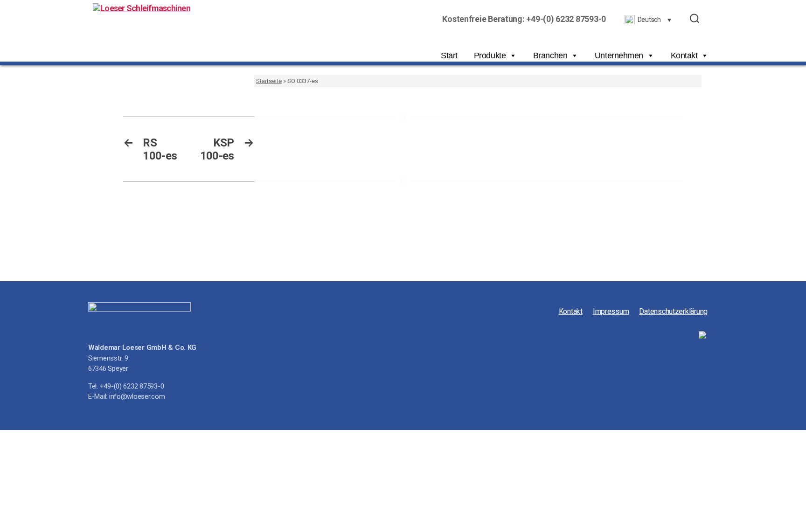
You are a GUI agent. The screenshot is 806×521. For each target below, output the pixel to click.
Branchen (550, 55)
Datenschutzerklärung (673, 311)
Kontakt (684, 55)
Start (449, 55)
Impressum (611, 311)
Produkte (490, 55)
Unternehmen (619, 55)
